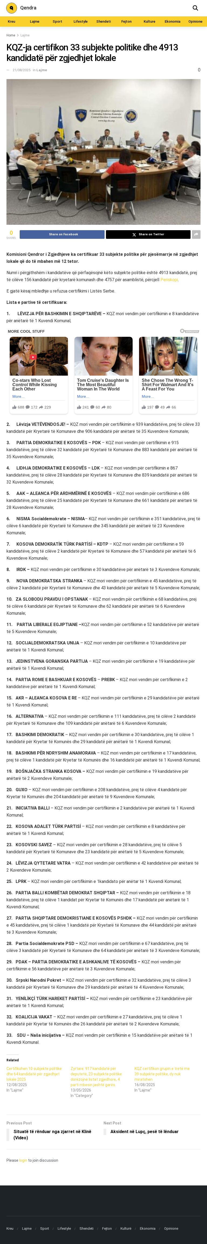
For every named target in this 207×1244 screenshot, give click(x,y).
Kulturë (125, 1228)
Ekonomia (172, 21)
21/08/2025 (21, 70)
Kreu (11, 21)
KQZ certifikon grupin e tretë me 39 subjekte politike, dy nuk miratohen (162, 1074)
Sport (57, 21)
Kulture (149, 21)
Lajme (34, 21)
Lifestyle (81, 21)
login (23, 1160)
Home (10, 35)
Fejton (126, 21)
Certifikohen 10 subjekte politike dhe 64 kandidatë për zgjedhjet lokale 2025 (34, 1074)
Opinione (195, 21)
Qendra (28, 8)
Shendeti (103, 21)
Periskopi (169, 279)
